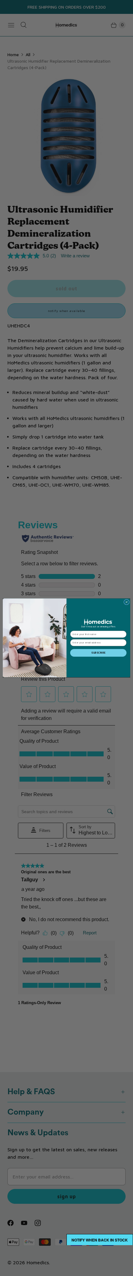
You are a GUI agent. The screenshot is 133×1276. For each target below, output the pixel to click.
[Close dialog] (126, 602)
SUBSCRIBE (98, 653)
